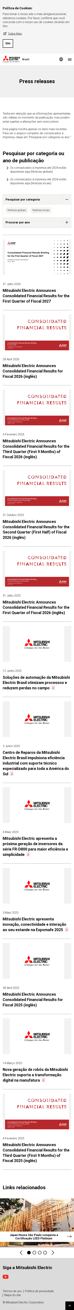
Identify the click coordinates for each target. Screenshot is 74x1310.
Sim (7, 43)
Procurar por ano (18, 222)
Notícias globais (17, 210)
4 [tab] (45, 1252)
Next (52, 1253)
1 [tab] (29, 1252)
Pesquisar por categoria (23, 199)
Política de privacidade (39, 1291)
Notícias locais (41, 210)
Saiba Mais (15, 33)
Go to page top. (69, 1305)
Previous (21, 1253)
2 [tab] (34, 1252)
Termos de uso (12, 1291)
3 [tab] (39, 1252)
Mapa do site (12, 1295)
